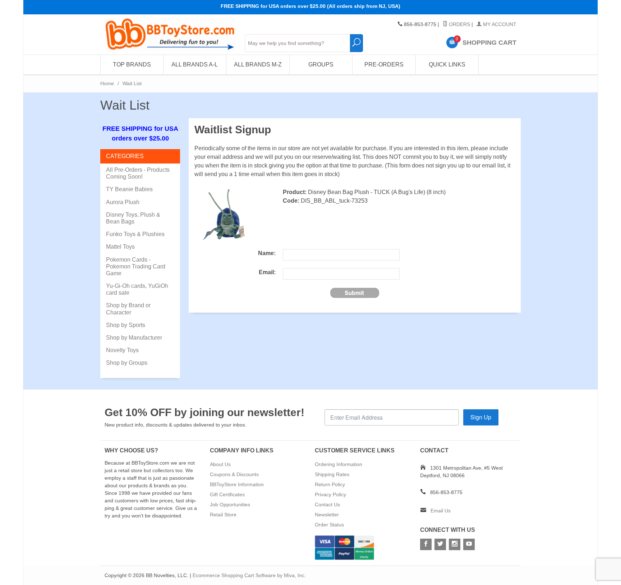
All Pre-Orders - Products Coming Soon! (138, 173)
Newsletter (327, 514)
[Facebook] (426, 544)
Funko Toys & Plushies (135, 234)
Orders (458, 24)
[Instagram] (454, 544)
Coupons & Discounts (234, 474)
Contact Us (327, 504)
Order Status (329, 525)
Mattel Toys (120, 247)
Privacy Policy (330, 494)
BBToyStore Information (237, 484)
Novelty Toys (122, 350)
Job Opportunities (230, 504)
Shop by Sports (125, 325)
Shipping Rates (332, 474)
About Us (220, 464)
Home (107, 83)
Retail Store (223, 514)
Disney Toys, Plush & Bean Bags (133, 218)
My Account (499, 24)
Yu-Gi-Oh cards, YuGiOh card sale (137, 289)
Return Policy (330, 484)
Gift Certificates (227, 494)
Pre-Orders (384, 64)
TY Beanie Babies (129, 189)
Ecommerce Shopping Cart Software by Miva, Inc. (249, 575)
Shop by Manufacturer (134, 338)
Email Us (441, 510)
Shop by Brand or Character (128, 308)
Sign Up (480, 417)
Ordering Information (338, 464)
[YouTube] (469, 544)
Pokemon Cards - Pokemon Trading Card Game (135, 266)
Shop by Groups (126, 363)
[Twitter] (440, 544)
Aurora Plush (122, 202)
